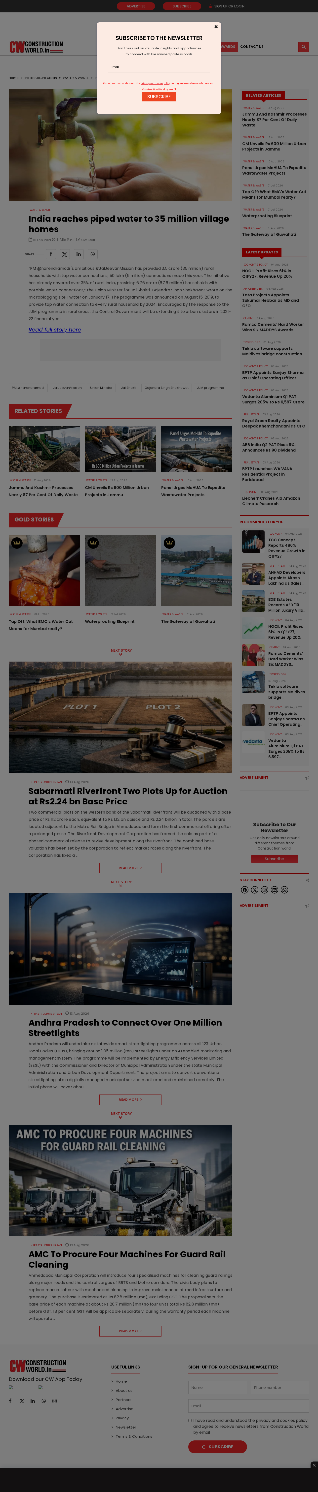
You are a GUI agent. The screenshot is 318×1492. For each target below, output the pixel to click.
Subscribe (159, 96)
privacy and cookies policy (155, 83)
